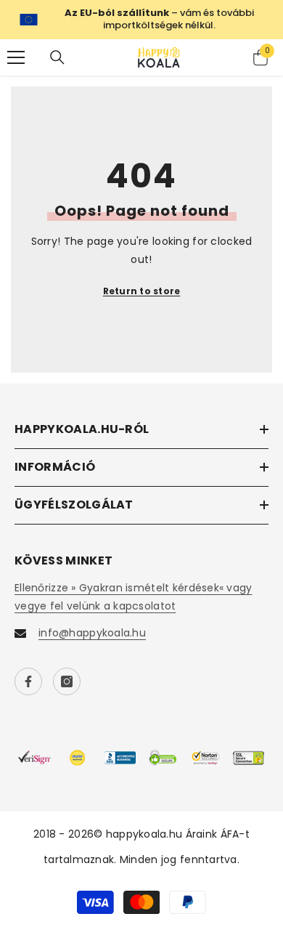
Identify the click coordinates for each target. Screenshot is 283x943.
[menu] (16, 57)
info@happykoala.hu (92, 633)
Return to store (142, 291)
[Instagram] (67, 681)
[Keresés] (57, 57)
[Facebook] (28, 681)
